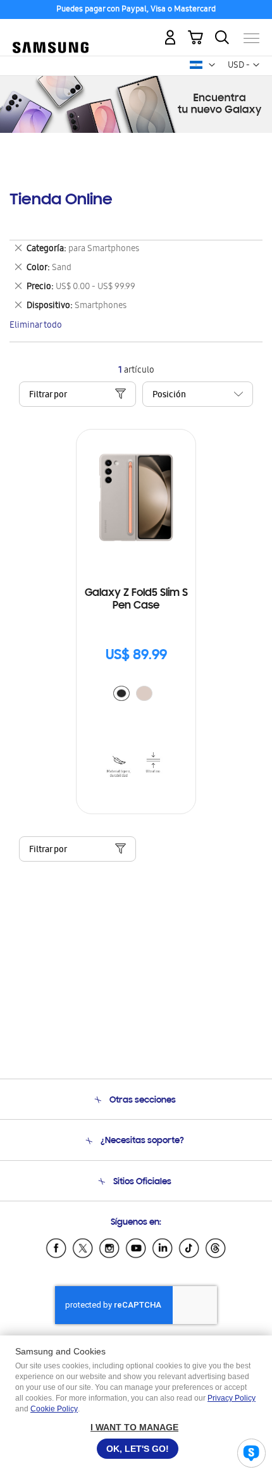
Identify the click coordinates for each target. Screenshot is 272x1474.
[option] (121, 693)
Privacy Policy (231, 1398)
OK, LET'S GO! (137, 1449)
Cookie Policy (54, 1408)
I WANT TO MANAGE (134, 1427)
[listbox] (136, 695)
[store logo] (51, 32)
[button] (212, 65)
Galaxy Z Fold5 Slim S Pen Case (136, 600)
